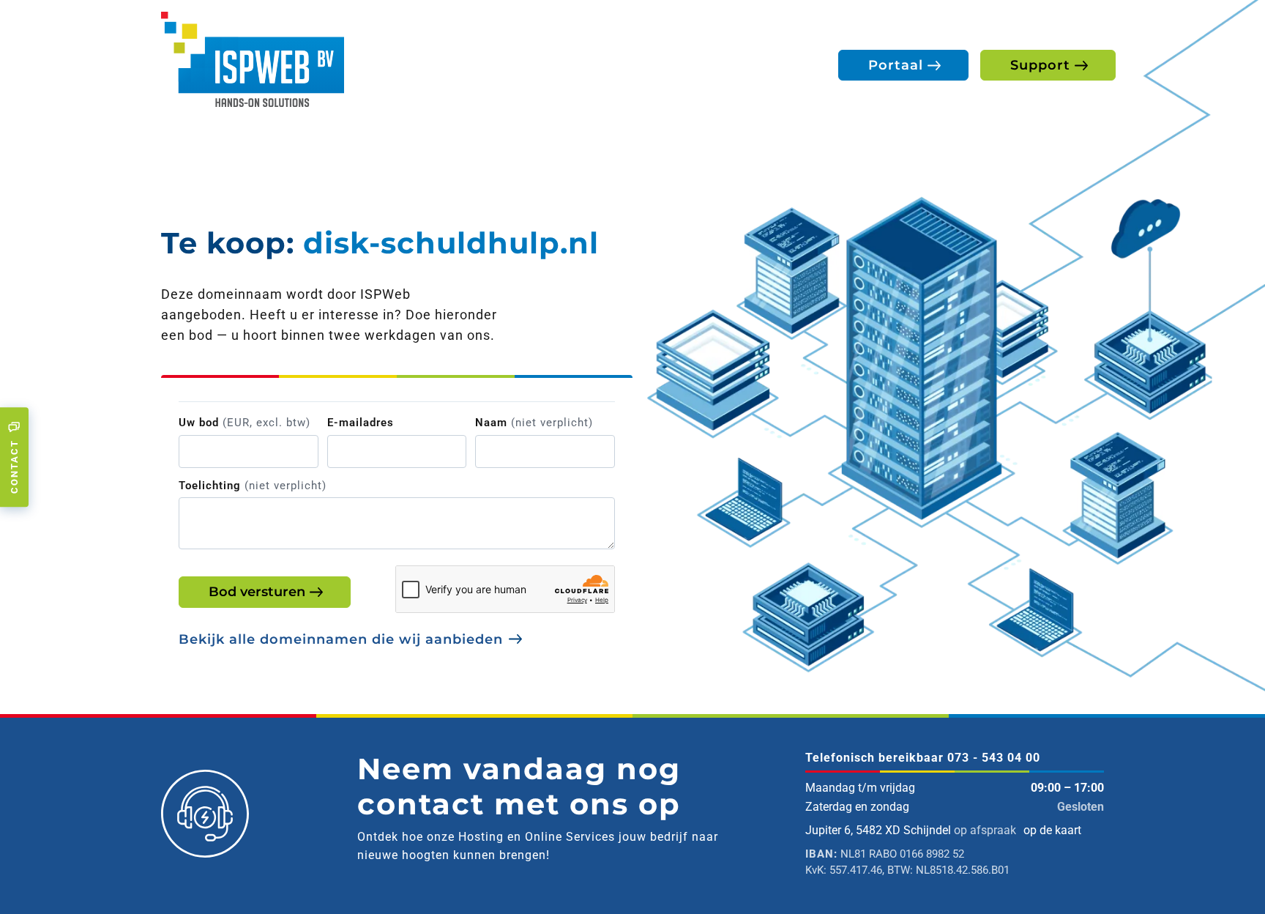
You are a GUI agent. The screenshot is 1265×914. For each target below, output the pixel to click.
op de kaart (1052, 830)
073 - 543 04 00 (993, 758)
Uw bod (244, 422)
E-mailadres (360, 422)
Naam (534, 422)
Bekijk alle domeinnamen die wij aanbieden (341, 639)
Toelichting (252, 485)
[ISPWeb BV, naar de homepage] (252, 58)
